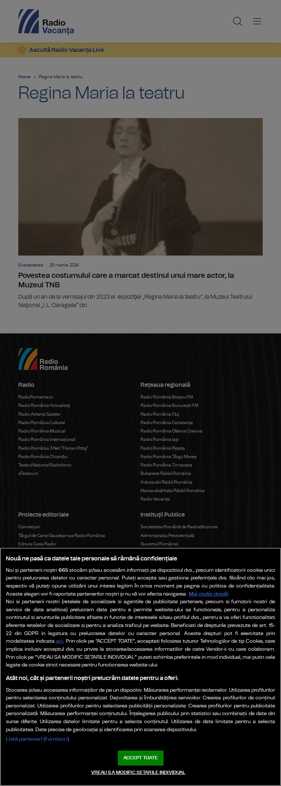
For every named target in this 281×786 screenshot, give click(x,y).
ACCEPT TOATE (140, 758)
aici (59, 641)
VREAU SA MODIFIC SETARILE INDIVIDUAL (138, 772)
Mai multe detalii (209, 594)
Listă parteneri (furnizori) (37, 739)
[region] (140, 667)
